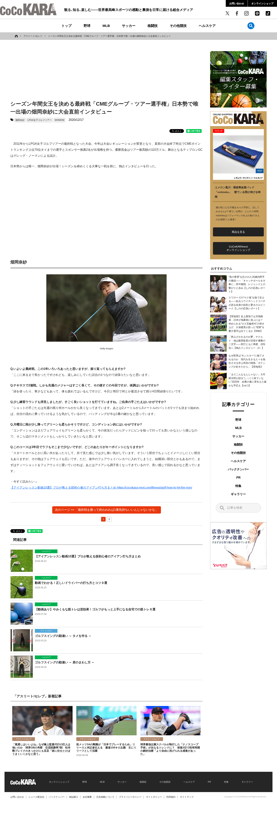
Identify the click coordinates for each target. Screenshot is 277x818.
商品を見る (238, 231)
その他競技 (178, 26)
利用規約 (170, 797)
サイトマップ (187, 797)
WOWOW (59, 120)
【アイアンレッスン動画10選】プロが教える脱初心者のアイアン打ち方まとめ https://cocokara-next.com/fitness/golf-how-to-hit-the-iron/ (101, 487)
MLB (106, 26)
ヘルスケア (207, 26)
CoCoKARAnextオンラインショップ (238, 248)
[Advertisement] (106, 70)
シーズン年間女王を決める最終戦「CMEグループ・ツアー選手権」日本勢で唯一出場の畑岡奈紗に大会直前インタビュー (109, 36)
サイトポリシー (154, 797)
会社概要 (87, 797)
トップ (66, 26)
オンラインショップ (262, 3)
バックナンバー (238, 469)
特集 (238, 485)
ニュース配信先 (36, 797)
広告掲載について (105, 797)
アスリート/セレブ (33, 36)
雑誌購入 (73, 797)
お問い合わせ (236, 3)
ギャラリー (238, 494)
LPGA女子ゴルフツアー (40, 120)
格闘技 (153, 26)
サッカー (128, 26)
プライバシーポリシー (130, 797)
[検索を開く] (250, 25)
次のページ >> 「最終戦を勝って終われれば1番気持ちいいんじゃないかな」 (106, 509)
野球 (87, 26)
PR (238, 477)
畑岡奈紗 (19, 120)
